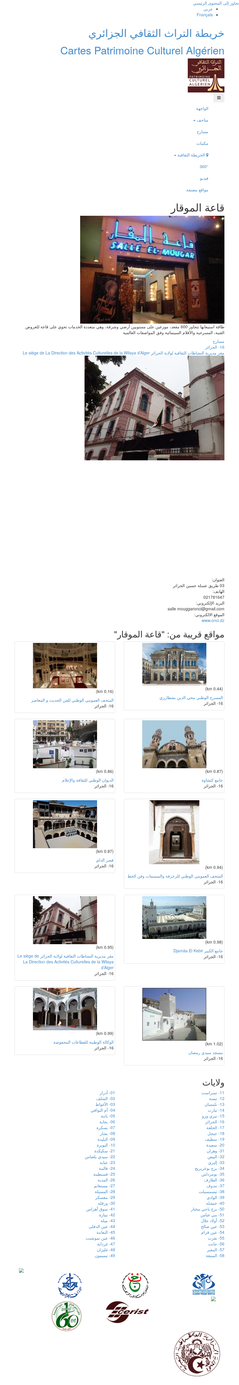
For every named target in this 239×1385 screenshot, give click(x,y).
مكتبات (202, 143)
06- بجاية (107, 1121)
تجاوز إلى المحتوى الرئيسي (216, 3)
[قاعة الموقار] (152, 269)
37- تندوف (215, 1185)
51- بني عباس (212, 1215)
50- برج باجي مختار (207, 1209)
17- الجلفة (215, 1127)
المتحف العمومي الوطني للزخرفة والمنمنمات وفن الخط (175, 876)
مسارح (202, 131)
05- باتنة (108, 1116)
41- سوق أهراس (100, 1209)
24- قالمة (107, 1168)
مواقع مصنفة (197, 189)
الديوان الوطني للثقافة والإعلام (88, 780)
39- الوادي (215, 1197)
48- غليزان (106, 1249)
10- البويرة (106, 1145)
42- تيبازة (107, 1215)
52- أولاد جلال (212, 1220)
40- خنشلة (215, 1203)
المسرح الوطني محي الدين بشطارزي (191, 697)
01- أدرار (107, 1092)
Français (205, 14)
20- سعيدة (215, 1145)
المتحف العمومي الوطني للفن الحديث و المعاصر (72, 700)
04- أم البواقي (103, 1110)
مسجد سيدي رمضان (205, 1052)
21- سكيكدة (104, 1151)
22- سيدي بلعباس (100, 1156)
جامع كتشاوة (212, 780)
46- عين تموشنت (100, 1238)
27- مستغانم (104, 1185)
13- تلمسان (214, 1104)
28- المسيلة (105, 1191)
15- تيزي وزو (213, 1116)
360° (204, 166)
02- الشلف (105, 1098)
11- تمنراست (212, 1092)
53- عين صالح (212, 1226)
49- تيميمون (105, 1255)
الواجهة (202, 108)
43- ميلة (108, 1220)
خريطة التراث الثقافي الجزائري (156, 32)
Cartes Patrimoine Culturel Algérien (142, 49)
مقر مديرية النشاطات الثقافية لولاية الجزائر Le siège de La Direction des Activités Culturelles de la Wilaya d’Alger (123, 353)
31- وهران (215, 1151)
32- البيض (216, 1156)
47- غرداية (106, 1244)
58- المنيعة (215, 1255)
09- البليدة (106, 1139)
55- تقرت (216, 1238)
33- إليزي (216, 1162)
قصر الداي (105, 860)
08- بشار (107, 1133)
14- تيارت (216, 1110)
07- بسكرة (105, 1127)
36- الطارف (214, 1180)
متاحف (202, 120)
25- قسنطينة (104, 1174)
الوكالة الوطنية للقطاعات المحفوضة (83, 1042)
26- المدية (106, 1180)
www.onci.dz (213, 620)
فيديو (204, 178)
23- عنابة (107, 1162)
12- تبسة (216, 1098)
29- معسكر (105, 1197)
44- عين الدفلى (102, 1226)
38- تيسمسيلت (211, 1191)
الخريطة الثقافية (191, 155)
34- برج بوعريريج (209, 1168)
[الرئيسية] (206, 75)
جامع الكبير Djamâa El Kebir (198, 950)
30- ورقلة (106, 1203)
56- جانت (216, 1244)
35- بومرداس (212, 1174)
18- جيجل (216, 1133)
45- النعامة (105, 1232)
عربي (208, 9)
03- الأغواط (105, 1104)
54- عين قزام (212, 1232)
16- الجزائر (214, 347)
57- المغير (215, 1249)
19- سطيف (214, 1139)
